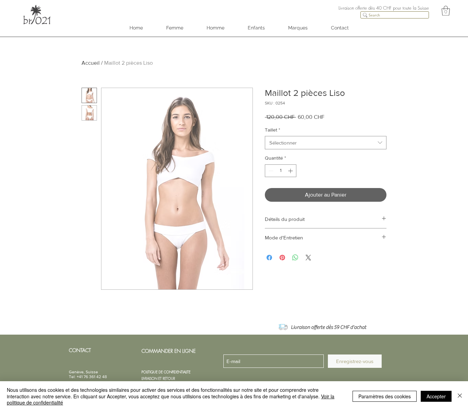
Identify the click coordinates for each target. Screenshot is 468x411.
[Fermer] (460, 396)
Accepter (436, 396)
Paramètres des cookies (384, 396)
